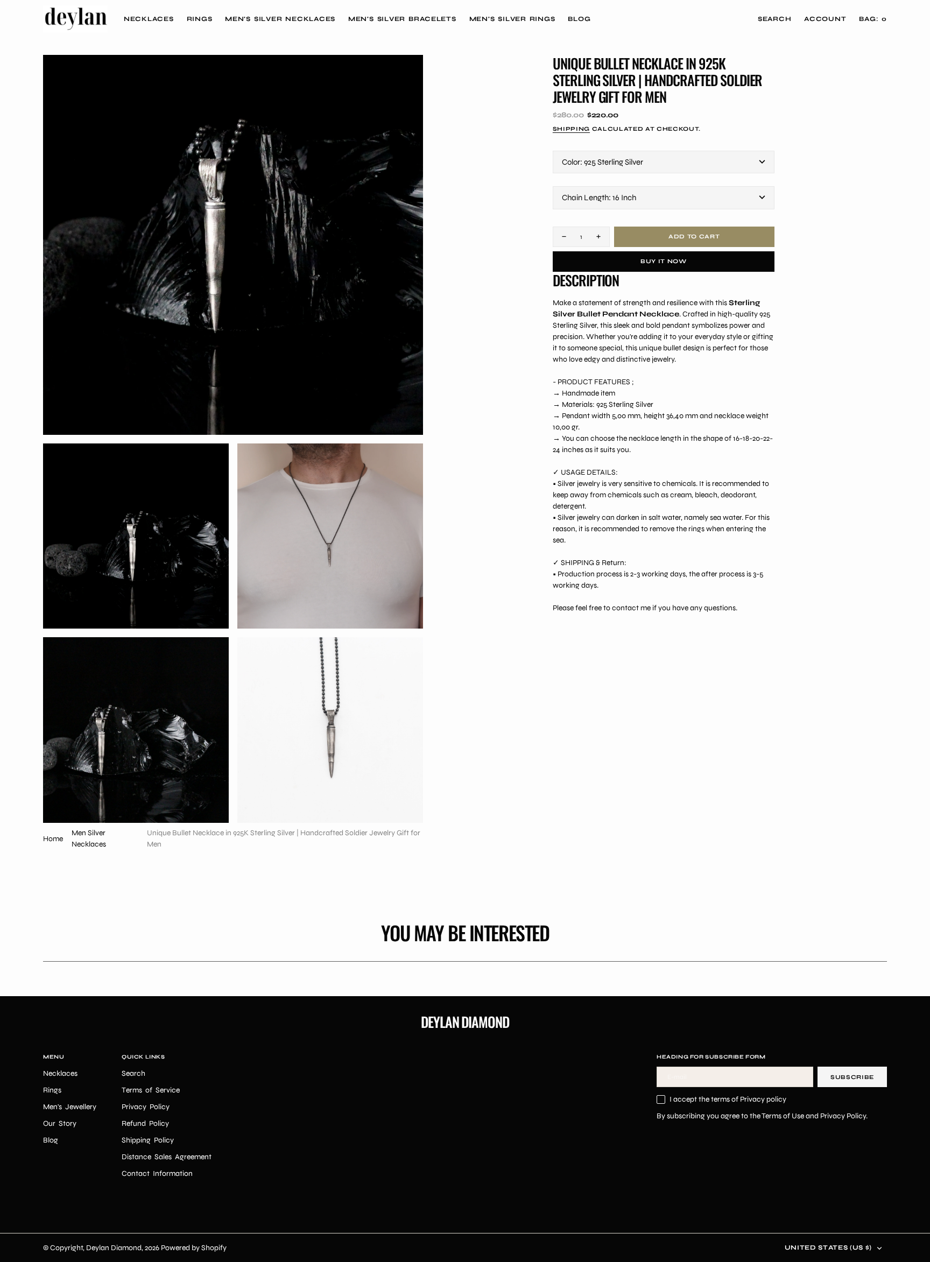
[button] (825, 19)
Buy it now (663, 261)
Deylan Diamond (114, 1247)
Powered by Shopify (194, 1247)
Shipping (571, 128)
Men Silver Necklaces (89, 838)
